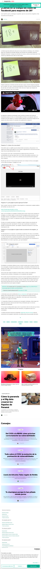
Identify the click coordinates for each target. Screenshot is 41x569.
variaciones (24, 294)
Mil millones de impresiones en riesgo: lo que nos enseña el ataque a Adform (10, 385)
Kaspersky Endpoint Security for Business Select (10, 534)
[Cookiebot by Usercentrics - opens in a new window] (35, 549)
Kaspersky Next (4, 542)
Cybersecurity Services (6, 544)
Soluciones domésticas (6, 510)
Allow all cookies (33, 566)
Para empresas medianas (6, 528)
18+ (4, 321)
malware (35, 321)
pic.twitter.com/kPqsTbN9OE (16, 288)
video (20, 323)
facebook (26, 321)
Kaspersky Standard (5, 512)
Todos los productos (5, 537)
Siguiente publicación (6, 393)
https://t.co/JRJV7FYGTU (31, 286)
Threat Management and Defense (7, 545)
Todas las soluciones (5, 517)
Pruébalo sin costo (36, 5)
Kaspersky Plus (4, 514)
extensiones (20, 321)
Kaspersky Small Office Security (7, 522)
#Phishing (4, 286)
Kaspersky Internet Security (27, 312)
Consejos (21, 429)
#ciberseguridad (5, 288)
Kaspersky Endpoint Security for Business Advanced (10, 535)
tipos (19, 294)
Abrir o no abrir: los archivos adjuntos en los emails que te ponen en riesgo (30, 385)
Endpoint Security (5, 547)
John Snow (5, 19)
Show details (35, 562)
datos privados (14, 321)
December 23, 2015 (22, 290)
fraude (31, 321)
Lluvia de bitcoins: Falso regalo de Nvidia (20, 475)
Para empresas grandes (6, 539)
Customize (20, 566)
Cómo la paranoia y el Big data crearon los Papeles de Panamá (10, 402)
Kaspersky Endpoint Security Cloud (8, 524)
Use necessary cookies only (7, 566)
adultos (8, 321)
